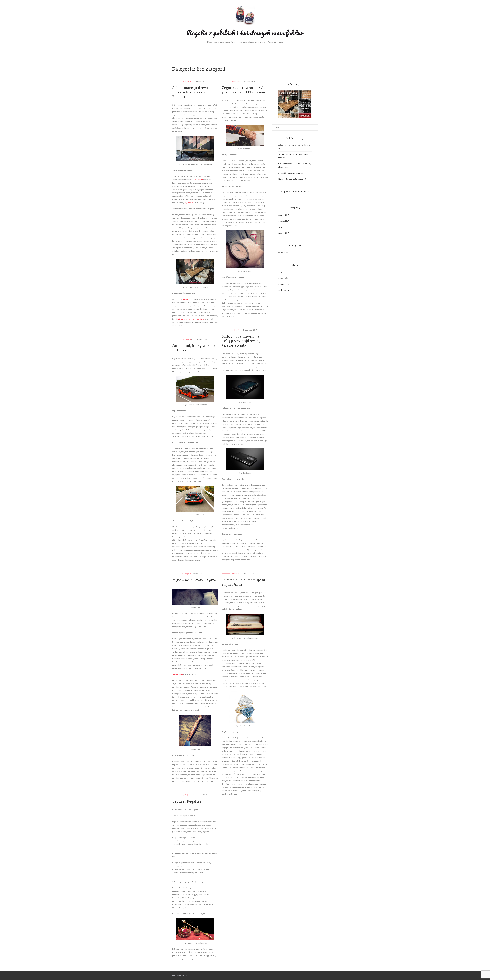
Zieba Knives (177, 674)
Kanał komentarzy (284, 284)
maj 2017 (281, 227)
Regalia (188, 81)
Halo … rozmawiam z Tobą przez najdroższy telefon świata (241, 341)
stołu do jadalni (197, 179)
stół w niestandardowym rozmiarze (190, 319)
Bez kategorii (283, 252)
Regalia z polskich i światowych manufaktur (245, 32)
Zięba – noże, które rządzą (194, 580)
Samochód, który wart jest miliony (291, 173)
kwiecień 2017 (283, 233)
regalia (186, 299)
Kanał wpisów (283, 278)
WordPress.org (283, 290)
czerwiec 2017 (283, 221)
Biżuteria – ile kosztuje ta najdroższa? (292, 179)
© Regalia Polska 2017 (180, 975)
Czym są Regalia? (186, 801)
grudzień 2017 (283, 215)
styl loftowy (189, 203)
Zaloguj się (282, 272)
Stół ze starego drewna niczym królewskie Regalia (191, 92)
